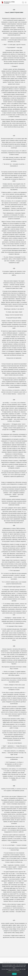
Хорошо (14, 974)
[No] (26, 969)
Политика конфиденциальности (14, 971)
